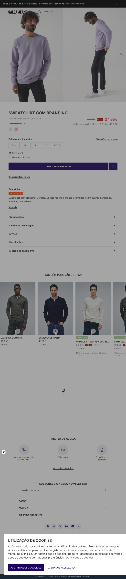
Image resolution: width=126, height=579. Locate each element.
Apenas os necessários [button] (62, 567)
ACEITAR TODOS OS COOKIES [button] (25, 567)
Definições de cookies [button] (80, 557)
